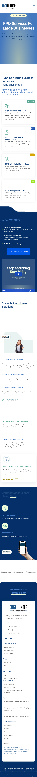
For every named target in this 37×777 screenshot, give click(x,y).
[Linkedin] (11, 638)
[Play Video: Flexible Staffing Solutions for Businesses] (18, 274)
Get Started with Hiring (18, 252)
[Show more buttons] (33, 290)
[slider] (17, 290)
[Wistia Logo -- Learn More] (30, 290)
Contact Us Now (8, 479)
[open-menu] (33, 6)
